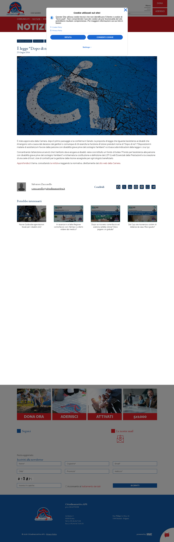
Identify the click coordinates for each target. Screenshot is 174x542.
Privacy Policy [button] (57, 30)
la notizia (54, 163)
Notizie (36, 19)
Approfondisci (23, 163)
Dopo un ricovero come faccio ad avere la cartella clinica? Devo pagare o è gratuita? (105, 227)
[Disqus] (87, 277)
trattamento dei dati (91, 486)
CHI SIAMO (36, 13)
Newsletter (38, 41)
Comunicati (23, 19)
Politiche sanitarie (24, 41)
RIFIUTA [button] (68, 37)
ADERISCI (160, 11)
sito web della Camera (109, 163)
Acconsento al (84, 486)
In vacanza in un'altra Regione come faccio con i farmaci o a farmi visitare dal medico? (68, 227)
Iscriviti (135, 485)
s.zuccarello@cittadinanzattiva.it (48, 188)
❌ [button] (125, 10)
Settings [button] (87, 47)
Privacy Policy (51, 534)
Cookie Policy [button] (57, 27)
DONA (160, 3)
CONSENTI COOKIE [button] (105, 37)
